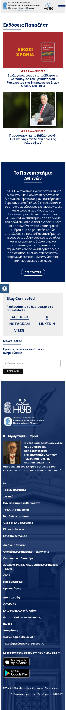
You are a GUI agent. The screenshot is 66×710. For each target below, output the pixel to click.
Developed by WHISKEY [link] (50, 694)
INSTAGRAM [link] (19, 323)
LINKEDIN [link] (47, 323)
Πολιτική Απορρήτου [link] (23, 694)
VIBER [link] (19, 330)
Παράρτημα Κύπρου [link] (22, 436)
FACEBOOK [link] (19, 316)
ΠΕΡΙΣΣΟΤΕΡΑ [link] (33, 272)
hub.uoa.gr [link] (51, 652)
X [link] (47, 316)
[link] (4, 288)
